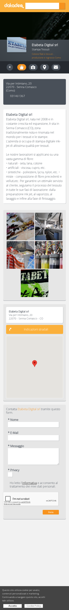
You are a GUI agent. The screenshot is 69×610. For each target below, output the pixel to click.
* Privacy (13, 470)
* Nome (13, 420)
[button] (34, 363)
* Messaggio (16, 446)
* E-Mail (13, 433)
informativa (29, 483)
